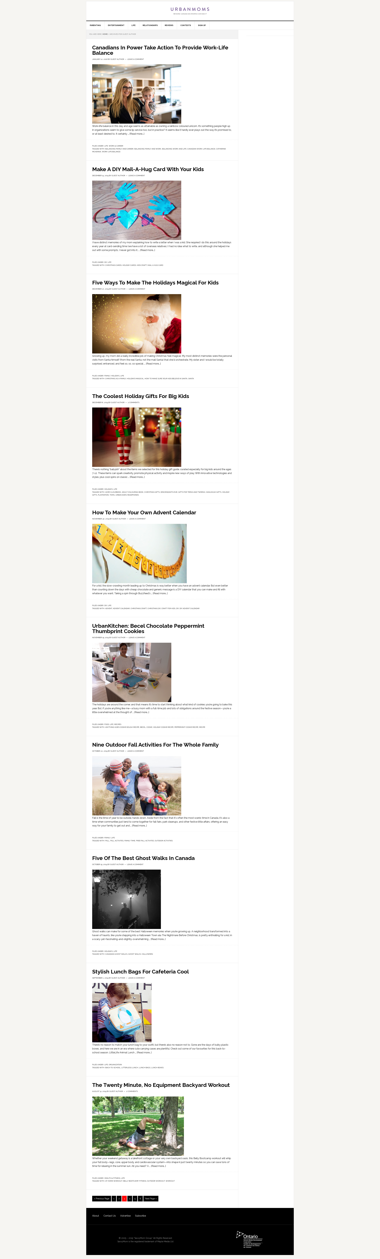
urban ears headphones (127, 495)
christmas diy (154, 608)
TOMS (112, 495)
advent (108, 608)
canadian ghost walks (116, 954)
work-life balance (111, 152)
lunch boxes (157, 1068)
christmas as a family (115, 379)
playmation (103, 495)
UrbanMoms (190, 11)
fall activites (117, 841)
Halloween (147, 954)
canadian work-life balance (201, 149)
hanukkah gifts (213, 492)
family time (129, 841)
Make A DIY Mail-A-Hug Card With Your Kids (148, 169)
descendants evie (169, 492)
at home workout (113, 1181)
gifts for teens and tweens (191, 492)
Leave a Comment (135, 59)
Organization (115, 1065)
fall (107, 841)
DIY (105, 262)
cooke (149, 727)
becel (143, 727)
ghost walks (134, 954)
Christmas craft (139, 608)
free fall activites (145, 841)
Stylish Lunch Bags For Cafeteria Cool (140, 971)
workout (170, 1181)
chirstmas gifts (152, 492)
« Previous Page (101, 1198)
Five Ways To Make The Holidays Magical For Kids (155, 282)
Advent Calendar (121, 608)
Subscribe (140, 1215)
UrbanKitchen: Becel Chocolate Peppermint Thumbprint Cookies (148, 628)
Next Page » (151, 1198)
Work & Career (116, 146)
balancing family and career (119, 149)
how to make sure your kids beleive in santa (166, 379)
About (95, 1215)
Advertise (125, 1215)
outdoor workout (156, 1181)
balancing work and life (174, 149)
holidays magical (135, 379)
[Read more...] (136, 133)
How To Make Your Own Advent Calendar (144, 512)
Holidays (115, 376)
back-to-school (113, 1068)
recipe (202, 727)
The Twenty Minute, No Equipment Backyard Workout (161, 1085)
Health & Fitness (112, 1178)
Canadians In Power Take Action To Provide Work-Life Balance (160, 50)
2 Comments (133, 402)
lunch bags (144, 1068)
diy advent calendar (190, 608)
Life (106, 146)
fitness (142, 1181)
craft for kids (168, 608)
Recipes (117, 724)
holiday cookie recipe (163, 727)
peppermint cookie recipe (186, 727)
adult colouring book (132, 492)
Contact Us (109, 1215)
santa (191, 379)
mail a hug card (155, 265)
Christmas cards (113, 265)
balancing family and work (147, 149)
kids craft (142, 265)
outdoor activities (164, 841)
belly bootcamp (130, 1181)
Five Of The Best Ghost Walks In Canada (143, 858)
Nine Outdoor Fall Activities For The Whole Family (155, 745)
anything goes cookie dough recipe (122, 727)
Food (106, 724)
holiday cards (129, 265)
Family (107, 376)
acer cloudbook (113, 492)
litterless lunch (129, 1068)
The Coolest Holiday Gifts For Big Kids (140, 396)
